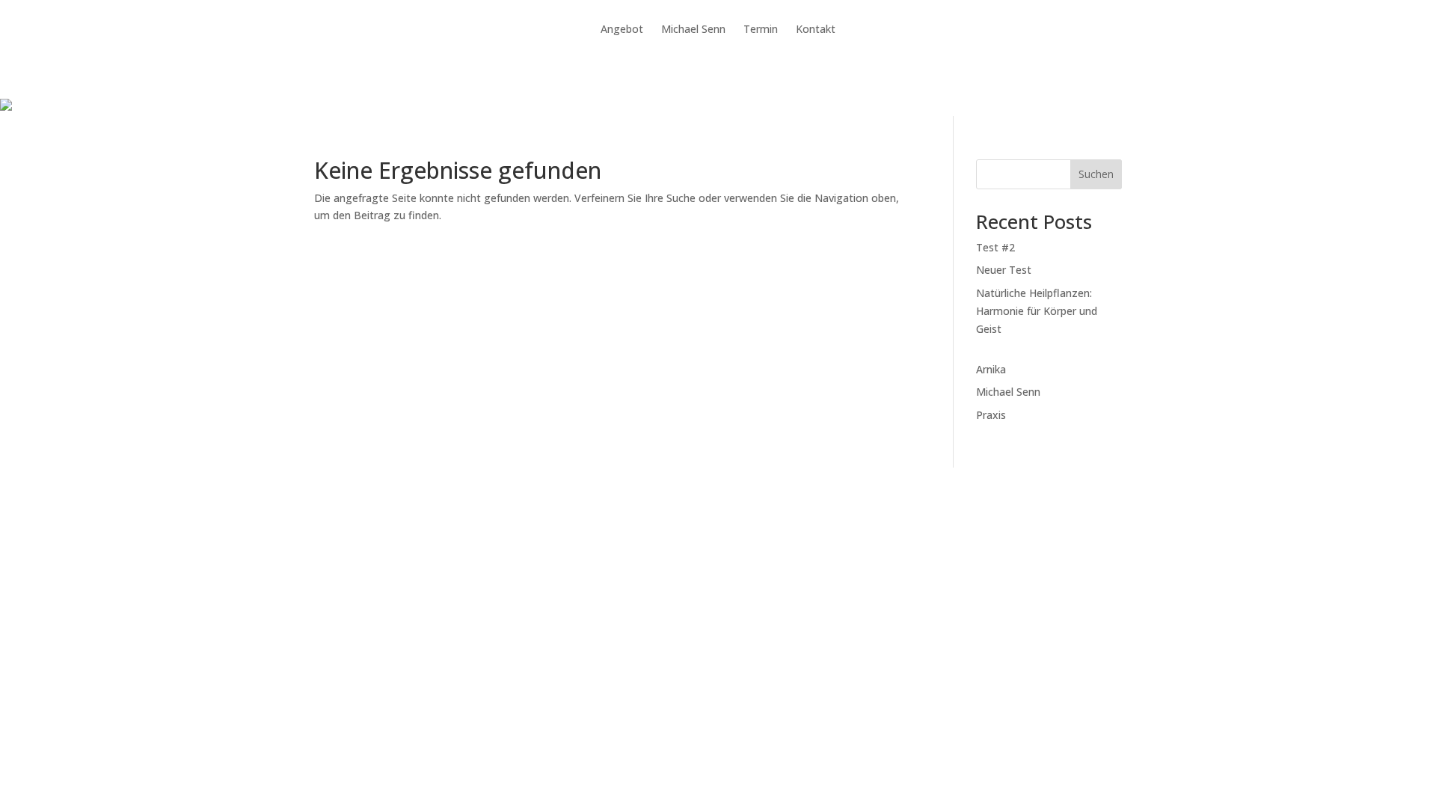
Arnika (991, 369)
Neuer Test (1003, 270)
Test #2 (995, 247)
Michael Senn (1008, 392)
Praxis (991, 415)
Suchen (1096, 174)
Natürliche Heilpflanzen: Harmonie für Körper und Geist (1036, 311)
